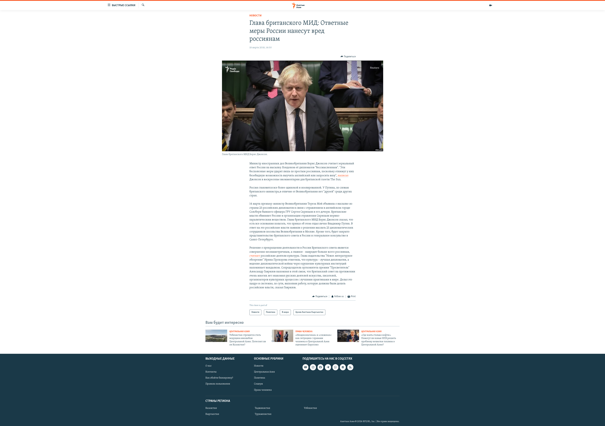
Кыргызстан (212, 414)
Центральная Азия (239, 331)
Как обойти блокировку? (219, 378)
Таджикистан (262, 408)
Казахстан (211, 408)
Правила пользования (217, 384)
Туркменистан (263, 414)
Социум (258, 384)
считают (255, 256)
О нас (208, 366)
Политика (259, 378)
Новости (255, 15)
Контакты (210, 372)
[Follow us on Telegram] (328, 367)
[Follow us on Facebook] (320, 367)
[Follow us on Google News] (343, 367)
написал (343, 175)
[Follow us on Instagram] (313, 367)
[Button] (348, 57)
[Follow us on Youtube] (305, 367)
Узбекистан (310, 408)
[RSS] (350, 367)
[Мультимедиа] (490, 5)
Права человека (303, 331)
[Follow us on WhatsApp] (335, 367)
